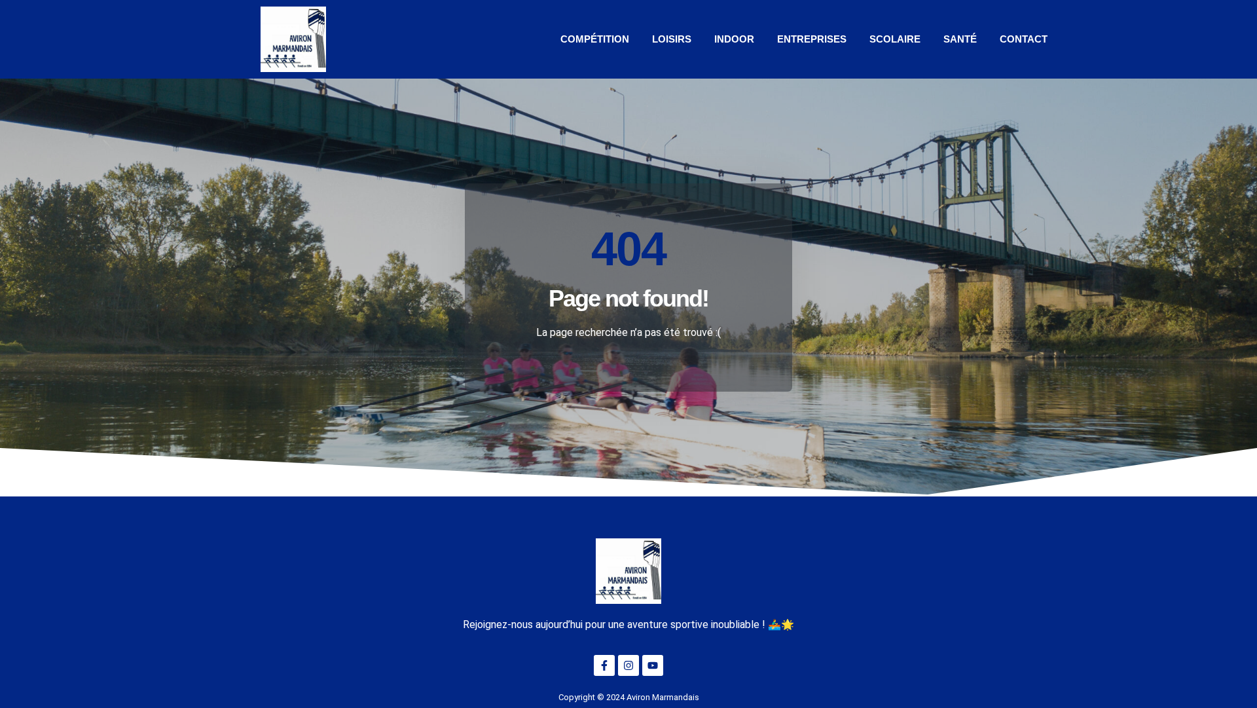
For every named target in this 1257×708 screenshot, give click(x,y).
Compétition (594, 39)
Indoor (734, 39)
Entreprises (812, 39)
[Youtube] (652, 665)
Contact (1024, 39)
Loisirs (671, 39)
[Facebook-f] (604, 665)
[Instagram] (628, 665)
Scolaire (894, 39)
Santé (960, 39)
